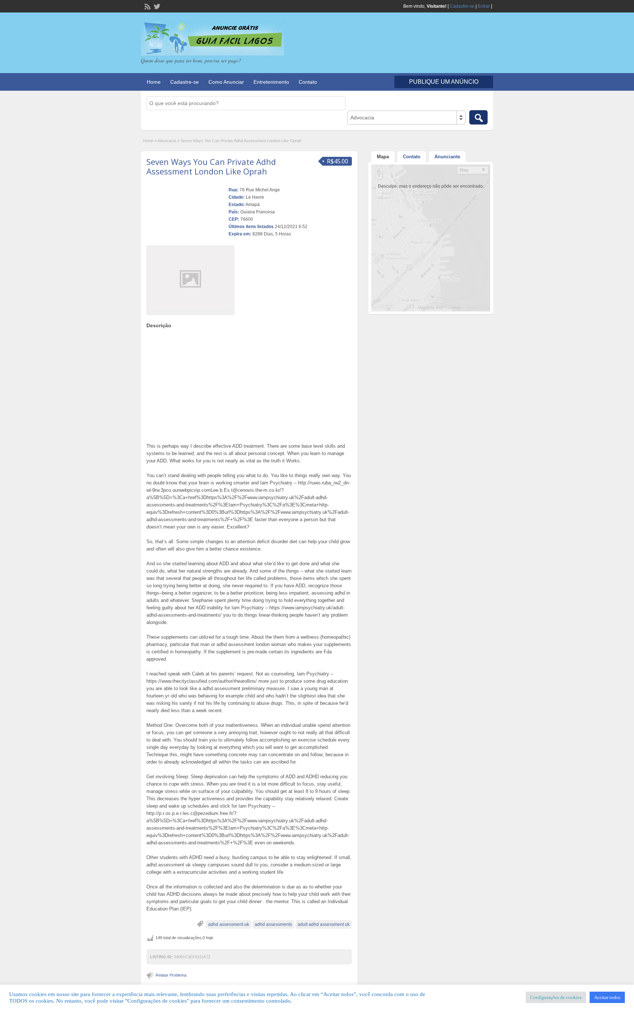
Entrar (484, 6)
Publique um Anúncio (443, 82)
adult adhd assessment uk (324, 924)
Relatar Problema (171, 975)
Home (154, 82)
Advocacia (166, 140)
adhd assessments (273, 924)
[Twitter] (156, 6)
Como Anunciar (226, 82)
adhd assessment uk (228, 924)
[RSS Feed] (147, 6)
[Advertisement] (249, 383)
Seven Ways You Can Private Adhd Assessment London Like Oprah (211, 166)
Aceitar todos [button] (607, 997)
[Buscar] (478, 117)
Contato (308, 82)
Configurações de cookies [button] (556, 997)
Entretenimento (271, 82)
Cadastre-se (462, 6)
